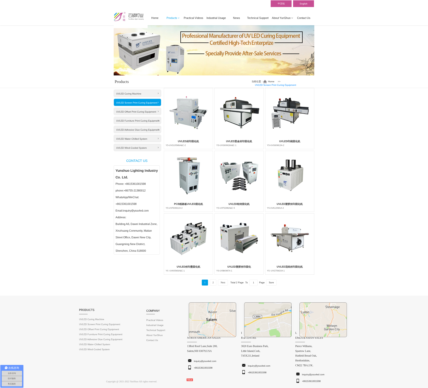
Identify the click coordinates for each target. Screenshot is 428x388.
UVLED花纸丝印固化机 (290, 266)
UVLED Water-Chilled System (131, 138)
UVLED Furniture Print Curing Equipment (137, 120)
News (236, 18)
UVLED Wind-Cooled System (131, 148)
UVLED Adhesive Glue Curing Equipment (137, 129)
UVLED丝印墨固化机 (188, 266)
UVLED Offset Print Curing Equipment (136, 111)
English (303, 3)
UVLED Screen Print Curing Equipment (136, 102)
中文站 (281, 3)
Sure (271, 282)
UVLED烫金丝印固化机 (239, 141)
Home (154, 18)
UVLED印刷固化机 (289, 141)
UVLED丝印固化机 (188, 141)
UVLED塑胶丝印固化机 (290, 204)
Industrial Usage (216, 18)
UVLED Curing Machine (128, 93)
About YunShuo (281, 18)
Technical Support (258, 18)
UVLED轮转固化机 (239, 204)
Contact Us (303, 18)
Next (223, 282)
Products (172, 18)
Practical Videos (193, 18)
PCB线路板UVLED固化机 (188, 204)
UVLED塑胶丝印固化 (239, 266)
